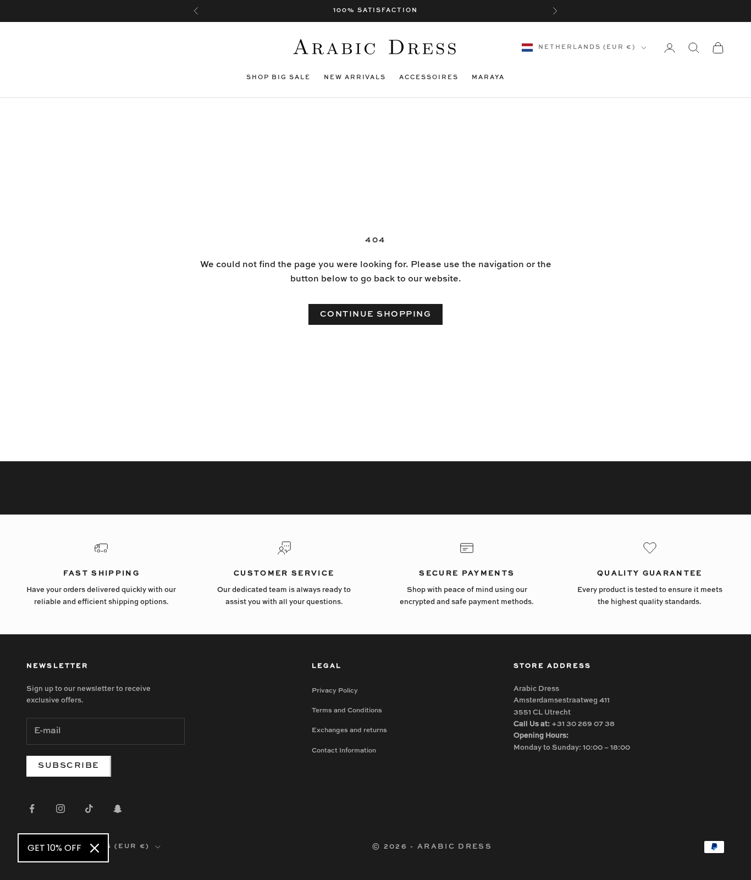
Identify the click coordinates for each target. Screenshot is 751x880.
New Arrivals (355, 78)
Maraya (488, 78)
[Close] (94, 848)
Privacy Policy (335, 691)
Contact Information (344, 751)
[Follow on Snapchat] (117, 808)
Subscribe (69, 765)
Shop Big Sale (278, 78)
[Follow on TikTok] (89, 808)
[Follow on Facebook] (31, 808)
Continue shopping (376, 314)
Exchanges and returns (349, 730)
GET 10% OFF (54, 848)
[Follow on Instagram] (60, 808)
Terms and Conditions (347, 710)
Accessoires (429, 78)
